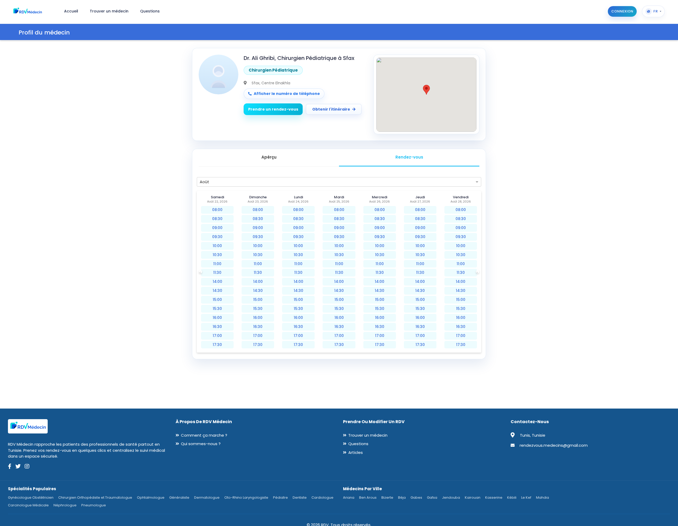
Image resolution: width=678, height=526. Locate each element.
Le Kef (526, 497)
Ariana (348, 497)
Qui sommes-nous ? (201, 443)
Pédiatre (280, 497)
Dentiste (300, 497)
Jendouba (451, 497)
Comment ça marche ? (204, 435)
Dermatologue (207, 497)
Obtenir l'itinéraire (331, 109)
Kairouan (472, 497)
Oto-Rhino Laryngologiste (246, 497)
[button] (426, 90)
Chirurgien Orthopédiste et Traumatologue (95, 497)
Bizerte (387, 497)
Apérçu (268, 157)
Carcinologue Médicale (28, 505)
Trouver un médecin (367, 435)
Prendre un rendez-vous (273, 109)
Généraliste (179, 497)
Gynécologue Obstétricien (30, 497)
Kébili (511, 497)
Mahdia (542, 497)
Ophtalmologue (150, 497)
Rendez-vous (409, 157)
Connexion (622, 11)
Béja (402, 497)
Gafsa (432, 497)
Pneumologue (93, 505)
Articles (355, 452)
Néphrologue (65, 505)
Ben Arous (368, 497)
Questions (358, 443)
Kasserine (493, 497)
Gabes (416, 497)
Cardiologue (322, 497)
